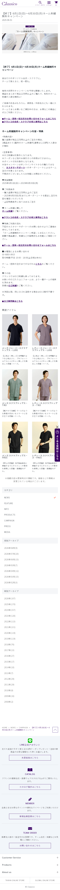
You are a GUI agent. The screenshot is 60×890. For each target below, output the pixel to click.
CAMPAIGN (9, 520)
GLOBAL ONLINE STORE (45, 880)
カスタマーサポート (15, 167)
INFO (6, 509)
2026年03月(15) (11, 576)
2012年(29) (9, 678)
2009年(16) (9, 696)
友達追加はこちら (30, 757)
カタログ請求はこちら (30, 786)
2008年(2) (8, 701)
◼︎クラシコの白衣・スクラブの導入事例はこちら (25, 121)
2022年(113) (9, 621)
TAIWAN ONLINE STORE (15, 880)
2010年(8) (8, 690)
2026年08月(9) (11, 548)
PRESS (7, 526)
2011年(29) (9, 684)
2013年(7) (8, 673)
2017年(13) (9, 650)
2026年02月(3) (11, 582)
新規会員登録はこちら (30, 816)
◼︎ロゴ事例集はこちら (12, 301)
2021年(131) (9, 627)
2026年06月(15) (11, 559)
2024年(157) (9, 610)
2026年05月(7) (11, 565)
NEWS (7, 497)
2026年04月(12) (11, 571)
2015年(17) (9, 661)
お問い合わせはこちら (30, 845)
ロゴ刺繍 (12, 285)
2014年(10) (9, 667)
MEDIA (7, 532)
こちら (39, 263)
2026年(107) (9, 598)
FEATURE (8, 503)
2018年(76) (9, 644)
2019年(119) (9, 638)
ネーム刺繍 (7, 211)
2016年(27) (9, 655)
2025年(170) (9, 604)
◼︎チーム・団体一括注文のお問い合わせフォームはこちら (29, 118)
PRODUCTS (9, 514)
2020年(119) (9, 633)
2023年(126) (9, 615)
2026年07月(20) (11, 553)
